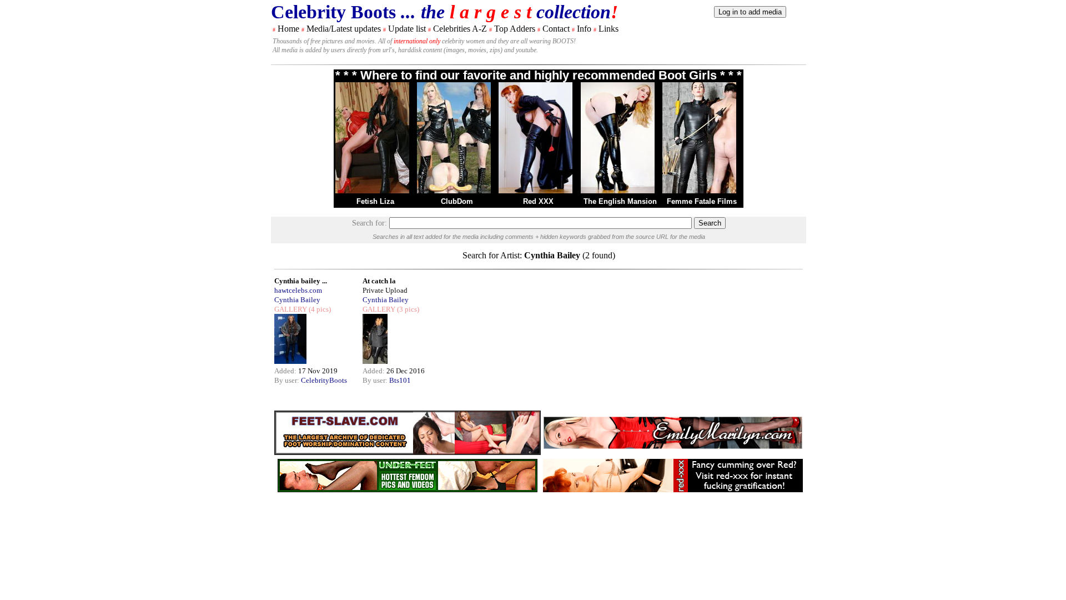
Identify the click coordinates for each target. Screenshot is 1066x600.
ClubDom (457, 201)
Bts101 (400, 380)
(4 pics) (319, 309)
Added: (286, 371)
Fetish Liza (375, 201)
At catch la (379, 281)
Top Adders (514, 28)
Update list (407, 28)
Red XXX (538, 201)
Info (584, 28)
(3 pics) (407, 309)
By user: (287, 380)
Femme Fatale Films (702, 201)
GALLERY (290, 309)
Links (609, 28)
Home (288, 28)
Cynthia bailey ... (300, 281)
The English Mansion (620, 201)
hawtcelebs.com (298, 290)
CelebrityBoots (324, 380)
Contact (556, 28)
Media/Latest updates (343, 28)
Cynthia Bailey (297, 300)
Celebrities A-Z (460, 28)
